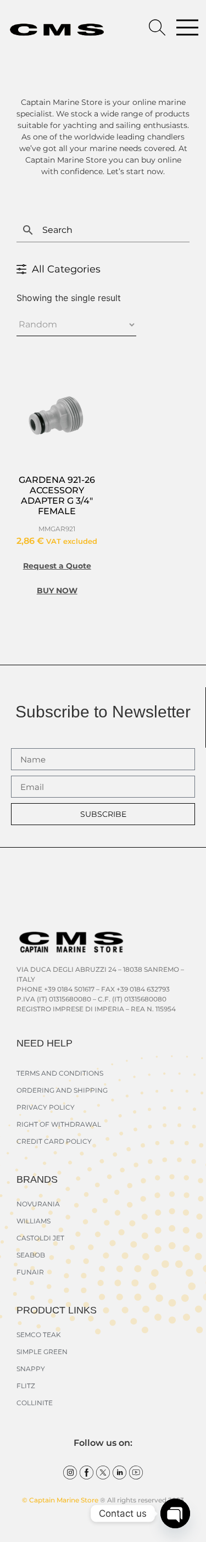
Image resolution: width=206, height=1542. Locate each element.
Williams (33, 1221)
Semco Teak (38, 1335)
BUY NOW (57, 590)
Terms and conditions (59, 1073)
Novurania (38, 1204)
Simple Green (42, 1352)
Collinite (34, 1403)
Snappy (30, 1369)
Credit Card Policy (54, 1141)
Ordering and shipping (62, 1090)
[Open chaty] (175, 1513)
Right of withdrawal (58, 1124)
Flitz (25, 1386)
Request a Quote (57, 566)
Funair (30, 1272)
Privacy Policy (45, 1107)
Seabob (30, 1255)
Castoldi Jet (40, 1238)
